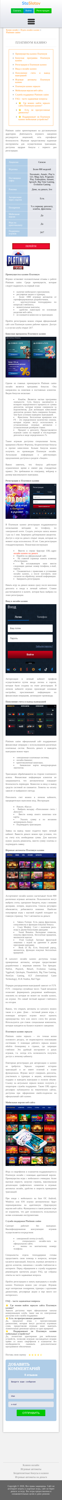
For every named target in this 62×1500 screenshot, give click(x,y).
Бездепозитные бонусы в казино (31, 1473)
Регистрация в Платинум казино (31, 64)
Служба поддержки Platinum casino (32, 94)
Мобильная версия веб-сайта (29, 90)
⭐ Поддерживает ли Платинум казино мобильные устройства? (34, 118)
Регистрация (42, 10)
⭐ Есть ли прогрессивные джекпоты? (34, 111)
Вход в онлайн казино (26, 69)
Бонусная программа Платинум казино (32, 59)
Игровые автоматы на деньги (31, 1477)
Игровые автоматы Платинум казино (32, 80)
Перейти (31, 246)
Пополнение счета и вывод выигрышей (32, 74)
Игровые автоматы (31, 1469)
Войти (28, 10)
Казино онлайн (31, 1465)
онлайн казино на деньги (26, 553)
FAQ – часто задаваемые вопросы (31, 99)
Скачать (17, 10)
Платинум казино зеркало (27, 86)
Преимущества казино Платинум (31, 54)
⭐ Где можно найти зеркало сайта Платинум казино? (34, 104)
